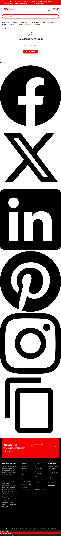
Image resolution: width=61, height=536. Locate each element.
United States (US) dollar (9, 535)
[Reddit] (8, 515)
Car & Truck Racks (40, 483)
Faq (23, 475)
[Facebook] (4, 511)
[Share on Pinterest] (30, 311)
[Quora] (4, 520)
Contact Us (25, 478)
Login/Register (49, 10)
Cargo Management (40, 486)
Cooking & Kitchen (40, 489)
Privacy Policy (26, 481)
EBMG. (54, 528)
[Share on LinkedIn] (30, 249)
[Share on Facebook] (30, 125)
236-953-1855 (39, 3)
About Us (24, 471)
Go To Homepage (30, 51)
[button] (30, 435)
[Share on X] (30, 187)
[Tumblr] (13, 515)
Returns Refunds (26, 484)
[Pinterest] (13, 511)
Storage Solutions (40, 479)
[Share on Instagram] (30, 373)
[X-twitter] (4, 515)
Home (2, 28)
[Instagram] (8, 511)
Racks (36, 476)
